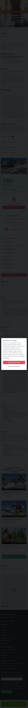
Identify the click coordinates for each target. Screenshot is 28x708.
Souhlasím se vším (14, 362)
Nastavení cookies (14, 366)
